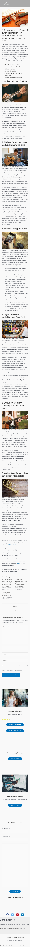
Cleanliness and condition (12, 65)
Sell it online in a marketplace (13, 77)
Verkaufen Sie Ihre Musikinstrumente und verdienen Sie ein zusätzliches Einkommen (7, 583)
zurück (15, 606)
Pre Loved (18, 38)
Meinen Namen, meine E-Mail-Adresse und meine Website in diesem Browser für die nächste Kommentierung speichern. (15, 668)
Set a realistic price (10, 71)
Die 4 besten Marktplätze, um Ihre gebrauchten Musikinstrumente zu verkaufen (21, 583)
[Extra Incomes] (6, 3)
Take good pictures (10, 69)
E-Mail (6, 836)
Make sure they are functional (13, 67)
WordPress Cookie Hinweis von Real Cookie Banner (14, 946)
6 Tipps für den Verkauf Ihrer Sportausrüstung (6, 593)
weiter (15, 611)
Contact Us (15, 891)
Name (6, 828)
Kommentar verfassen (8, 38)
